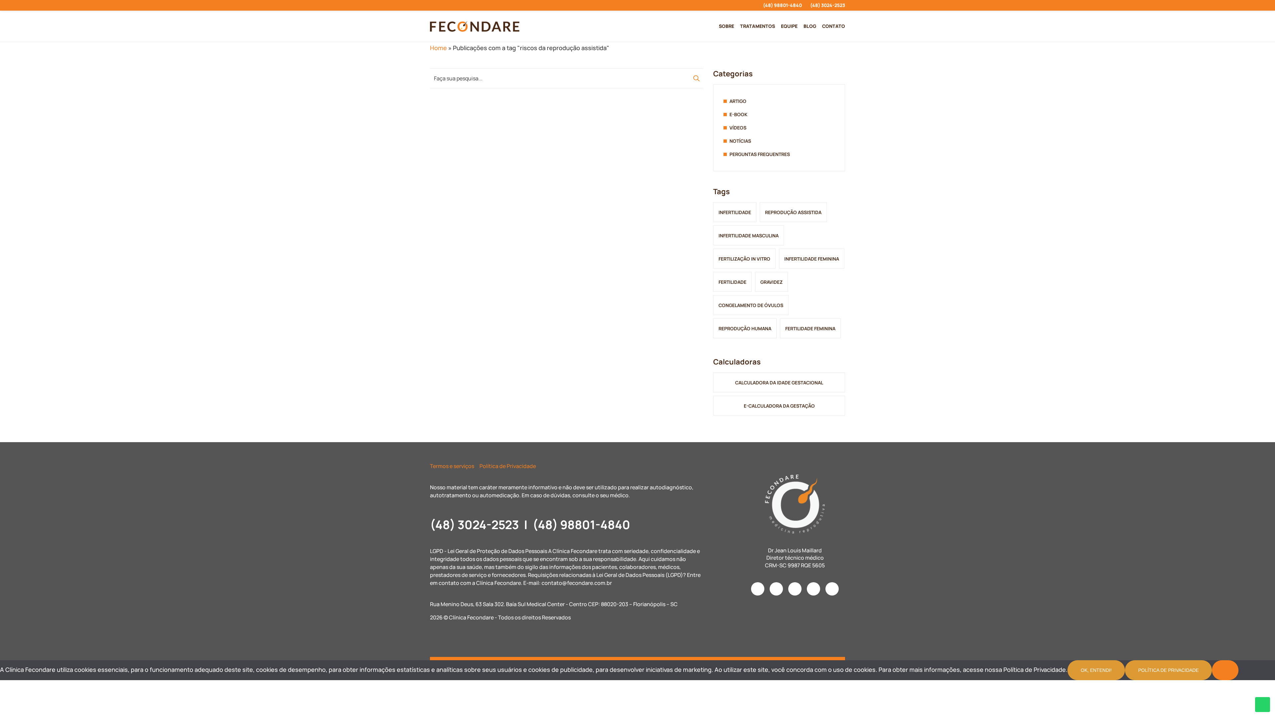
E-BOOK (738, 114)
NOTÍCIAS (740, 141)
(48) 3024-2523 (827, 5)
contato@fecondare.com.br (577, 583)
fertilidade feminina (810, 328)
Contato (833, 26)
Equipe (789, 26)
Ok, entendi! (1096, 670)
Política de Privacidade (507, 466)
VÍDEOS (737, 127)
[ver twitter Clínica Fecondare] (479, 5)
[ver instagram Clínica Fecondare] (432, 5)
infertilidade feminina (811, 259)
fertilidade (732, 282)
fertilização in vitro (744, 259)
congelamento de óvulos (751, 305)
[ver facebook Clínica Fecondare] (444, 5)
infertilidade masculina (749, 235)
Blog (810, 26)
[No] (1225, 670)
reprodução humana (745, 328)
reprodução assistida (793, 212)
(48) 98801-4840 (782, 5)
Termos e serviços (452, 466)
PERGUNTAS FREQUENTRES (759, 154)
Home (438, 48)
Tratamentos (757, 26)
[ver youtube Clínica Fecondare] (456, 5)
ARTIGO (737, 101)
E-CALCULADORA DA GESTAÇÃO (779, 406)
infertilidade (735, 212)
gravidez (771, 282)
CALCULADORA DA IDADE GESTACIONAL (779, 382)
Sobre (726, 26)
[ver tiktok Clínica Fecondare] (467, 5)
